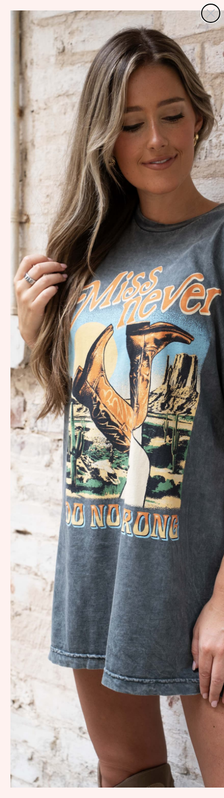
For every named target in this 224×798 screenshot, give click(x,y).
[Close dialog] (211, 13)
